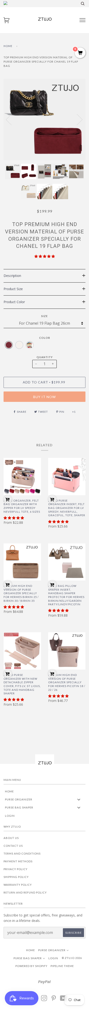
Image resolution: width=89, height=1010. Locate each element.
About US (11, 837)
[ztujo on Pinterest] (54, 999)
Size (44, 316)
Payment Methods (18, 861)
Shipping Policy (16, 876)
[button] (44, 256)
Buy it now (44, 397)
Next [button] (76, 119)
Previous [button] (12, 119)
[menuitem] (44, 791)
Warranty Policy (18, 884)
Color (44, 337)
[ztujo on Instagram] (44, 999)
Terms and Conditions (22, 853)
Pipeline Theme (62, 965)
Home (8, 45)
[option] (44, 119)
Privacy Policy (16, 869)
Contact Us (13, 845)
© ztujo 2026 (72, 957)
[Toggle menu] (79, 799)
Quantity (45, 357)
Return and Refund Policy (25, 892)
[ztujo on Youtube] (63, 999)
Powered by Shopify (31, 965)
